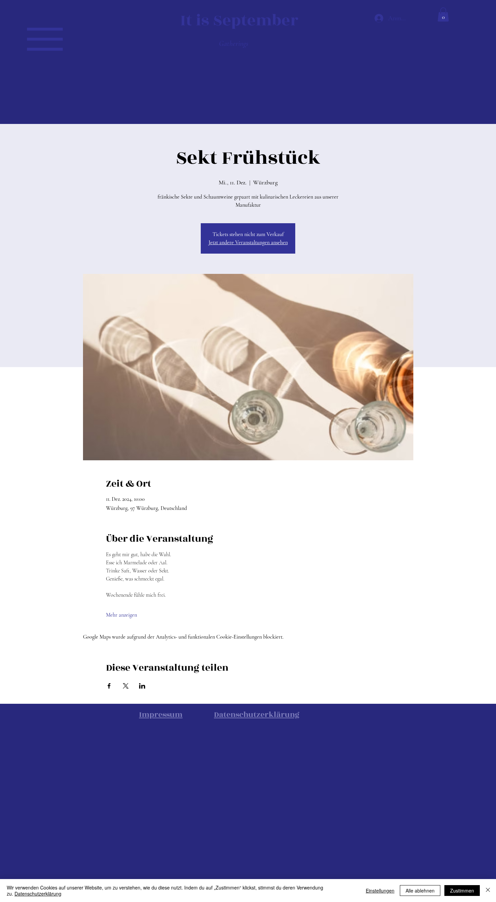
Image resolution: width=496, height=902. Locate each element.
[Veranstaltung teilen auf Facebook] (109, 686)
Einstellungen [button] (380, 890)
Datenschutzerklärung (38, 893)
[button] (45, 39)
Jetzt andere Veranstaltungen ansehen (248, 242)
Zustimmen (462, 890)
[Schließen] (488, 890)
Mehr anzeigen (121, 615)
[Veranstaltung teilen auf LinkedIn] (142, 686)
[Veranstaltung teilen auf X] (125, 686)
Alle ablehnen (420, 890)
